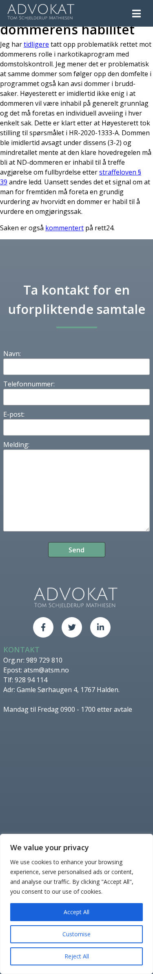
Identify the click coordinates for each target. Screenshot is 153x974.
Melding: (16, 444)
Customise (76, 934)
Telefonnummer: (29, 383)
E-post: (13, 414)
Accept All (76, 912)
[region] (76, 904)
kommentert (64, 227)
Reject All (76, 956)
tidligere (36, 44)
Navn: (12, 353)
